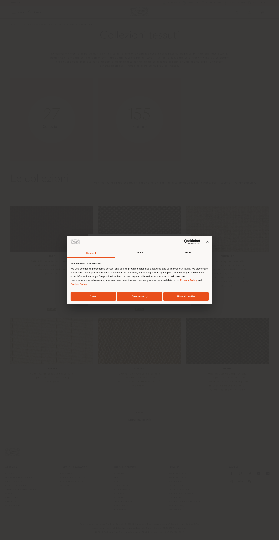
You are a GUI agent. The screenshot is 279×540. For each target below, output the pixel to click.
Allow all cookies (186, 296)
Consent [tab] (91, 253)
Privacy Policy (188, 280)
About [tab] (187, 252)
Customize (138, 296)
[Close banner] (207, 242)
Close (93, 296)
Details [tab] (140, 252)
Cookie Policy (79, 284)
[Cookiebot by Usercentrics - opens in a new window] (186, 241)
